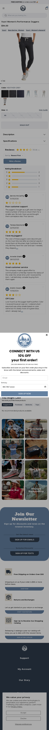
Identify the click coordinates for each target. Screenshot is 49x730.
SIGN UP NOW (24, 394)
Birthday (4, 383)
